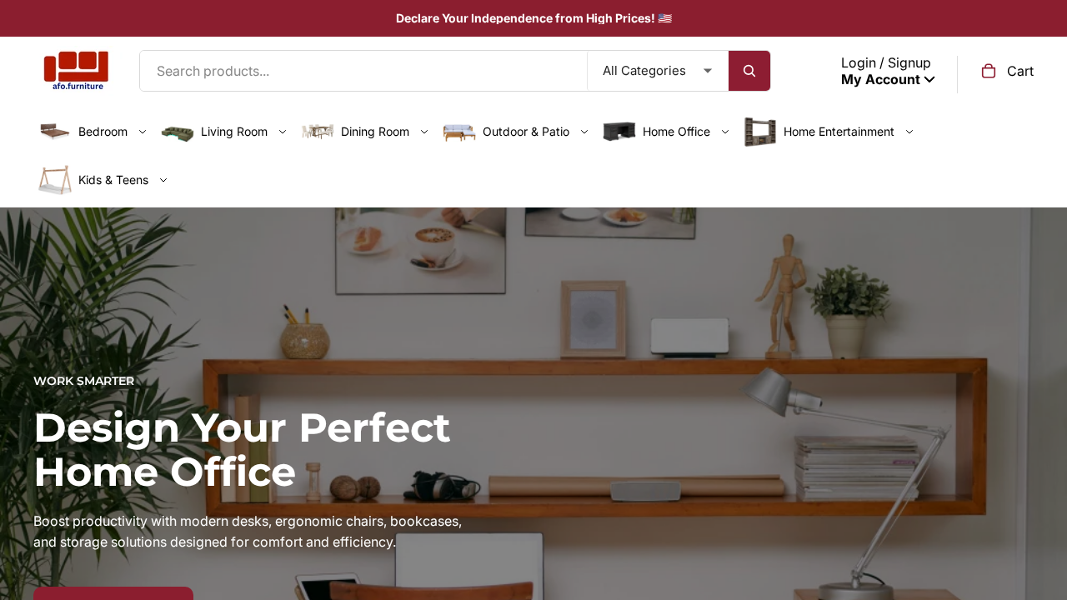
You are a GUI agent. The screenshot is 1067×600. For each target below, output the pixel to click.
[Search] (749, 71)
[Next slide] (1042, 507)
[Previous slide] (25, 507)
